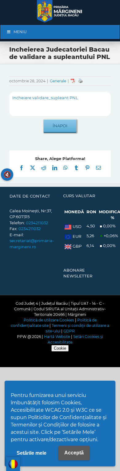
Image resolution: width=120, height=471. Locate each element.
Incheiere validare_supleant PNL (45, 97)
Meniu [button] (20, 31)
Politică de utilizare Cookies (49, 320)
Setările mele (31, 453)
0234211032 (37, 222)
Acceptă (74, 452)
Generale (58, 81)
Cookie (60, 348)
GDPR (69, 331)
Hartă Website (57, 336)
